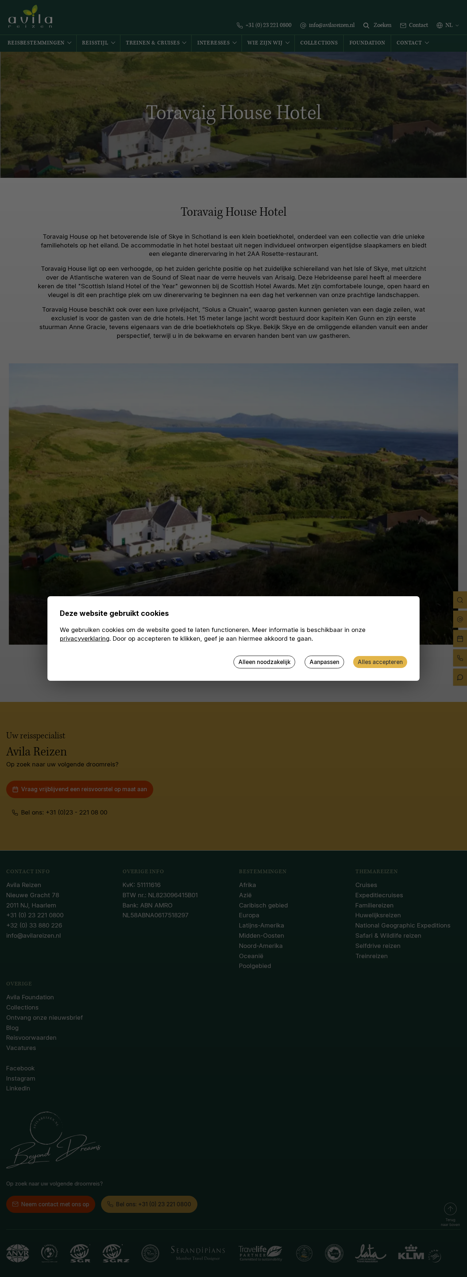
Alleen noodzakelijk (264, 662)
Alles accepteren (380, 662)
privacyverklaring (84, 638)
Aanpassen (324, 662)
